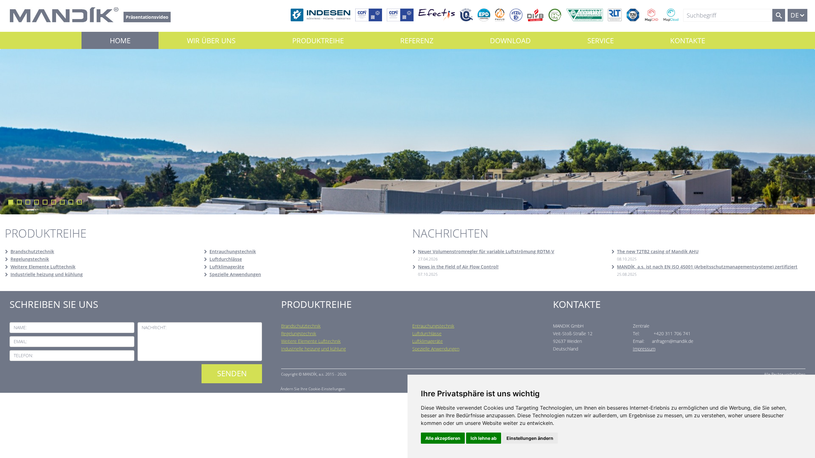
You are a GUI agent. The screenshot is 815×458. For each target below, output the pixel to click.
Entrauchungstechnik (232, 251)
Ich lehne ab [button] (484, 438)
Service (600, 40)
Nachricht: (154, 327)
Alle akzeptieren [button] (442, 438)
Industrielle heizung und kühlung (47, 274)
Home (120, 40)
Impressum (644, 349)
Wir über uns (211, 40)
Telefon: (23, 355)
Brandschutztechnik (32, 251)
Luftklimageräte (226, 267)
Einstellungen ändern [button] (530, 438)
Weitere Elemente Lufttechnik (43, 267)
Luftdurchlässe (225, 259)
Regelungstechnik (30, 259)
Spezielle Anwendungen (235, 274)
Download (510, 40)
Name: (20, 327)
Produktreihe (318, 40)
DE (794, 15)
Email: (20, 341)
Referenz (417, 40)
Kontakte (687, 40)
